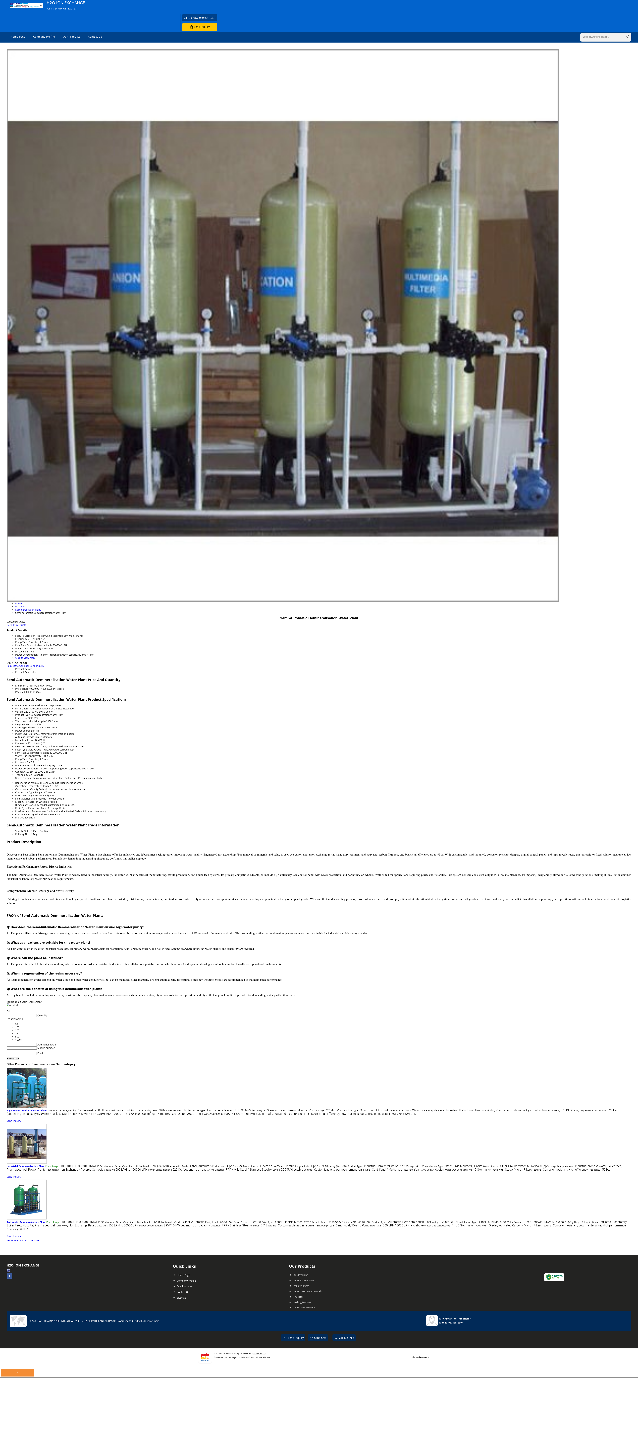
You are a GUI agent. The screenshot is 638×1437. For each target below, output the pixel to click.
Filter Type (21, 749)
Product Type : (293, 1110)
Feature (19, 746)
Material (20, 765)
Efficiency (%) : (258, 1110)
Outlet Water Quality (26, 789)
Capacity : (567, 1110)
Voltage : (327, 1110)
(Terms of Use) (259, 1353)
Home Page (18, 36)
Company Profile (44, 36)
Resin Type (21, 808)
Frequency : (404, 1113)
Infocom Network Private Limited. (256, 1357)
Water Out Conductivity (28, 755)
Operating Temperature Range (32, 786)
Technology (21, 774)
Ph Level (19, 762)
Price (18, 691)
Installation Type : (363, 1110)
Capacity (20, 771)
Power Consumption (26, 768)
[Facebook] (9, 1277)
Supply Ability (23, 831)
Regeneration (22, 782)
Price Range (21, 688)
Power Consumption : (181, 1169)
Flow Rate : (184, 1113)
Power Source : (179, 1110)
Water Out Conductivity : (223, 1113)
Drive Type (21, 727)
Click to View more (25, 657)
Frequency (21, 743)
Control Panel (22, 814)
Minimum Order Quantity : (64, 1110)
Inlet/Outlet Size (24, 817)
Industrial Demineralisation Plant (26, 1166)
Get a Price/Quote (16, 625)
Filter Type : (276, 1113)
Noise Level (21, 740)
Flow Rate (20, 752)
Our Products (71, 36)
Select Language (421, 1357)
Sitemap (181, 1297)
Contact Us (95, 36)
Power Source (22, 730)
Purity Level (21, 733)
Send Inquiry (201, 27)
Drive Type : (205, 1110)
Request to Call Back (18, 665)
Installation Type (24, 708)
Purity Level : (155, 1110)
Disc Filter (298, 1296)
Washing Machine (302, 1302)
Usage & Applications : (469, 1110)
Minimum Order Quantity (29, 685)
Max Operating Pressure (28, 795)
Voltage (19, 711)
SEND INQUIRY (15, 1240)
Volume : (112, 1113)
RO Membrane (300, 1274)
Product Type (22, 714)
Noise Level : (92, 1110)
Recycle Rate (22, 724)
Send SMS (320, 1338)
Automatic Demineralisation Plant (26, 1222)
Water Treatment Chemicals (307, 1291)
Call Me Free (346, 1338)
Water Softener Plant (304, 1280)
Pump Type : (146, 1113)
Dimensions (21, 804)
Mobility (19, 801)
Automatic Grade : (124, 1110)
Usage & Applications (27, 778)
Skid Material (22, 798)
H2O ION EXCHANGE (66, 5)
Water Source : (404, 1110)
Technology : (534, 1110)
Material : (57, 1113)
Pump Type (21, 759)
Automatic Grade (24, 737)
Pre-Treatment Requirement (31, 811)
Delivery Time (22, 834)
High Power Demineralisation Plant (27, 1110)
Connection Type (24, 792)
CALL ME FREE (31, 1240)
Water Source (22, 705)
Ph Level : (87, 1113)
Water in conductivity (27, 721)
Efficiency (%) (22, 718)
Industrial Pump (301, 1285)
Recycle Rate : (232, 1110)
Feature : (350, 1113)
